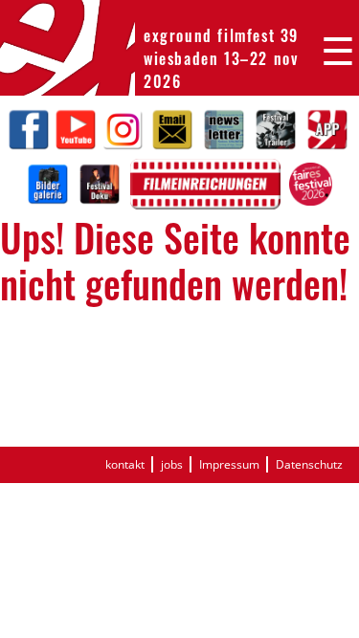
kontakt (125, 464)
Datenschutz (309, 464)
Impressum (229, 464)
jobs (172, 464)
